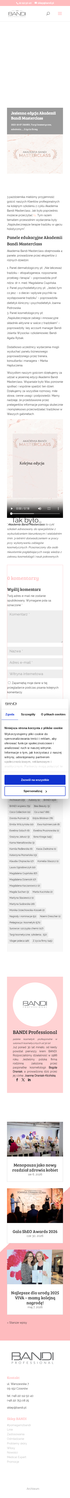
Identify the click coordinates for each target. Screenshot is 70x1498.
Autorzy (34, 800)
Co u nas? (41, 812)
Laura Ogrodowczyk (22, 867)
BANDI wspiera (20, 806)
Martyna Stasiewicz (22, 898)
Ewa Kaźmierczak (48, 824)
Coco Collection (20, 812)
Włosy (11, 1448)
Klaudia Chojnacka (22, 861)
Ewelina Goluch (20, 830)
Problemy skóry (17, 1443)
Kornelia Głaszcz (48, 861)
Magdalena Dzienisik (23, 879)
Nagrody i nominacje (23, 916)
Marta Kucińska (42, 892)
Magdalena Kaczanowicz (25, 885)
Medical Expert (16, 1457)
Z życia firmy (31, 129)
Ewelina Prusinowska (46, 830)
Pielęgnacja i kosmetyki (25, 922)
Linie (10, 1429)
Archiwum (17, 800)
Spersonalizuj (33, 791)
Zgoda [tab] (9, 714)
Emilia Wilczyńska (21, 824)
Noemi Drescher (50, 916)
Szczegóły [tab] (28, 714)
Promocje (13, 1461)
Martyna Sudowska (22, 904)
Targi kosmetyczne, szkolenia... (28, 934)
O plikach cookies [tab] (53, 714)
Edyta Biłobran (43, 818)
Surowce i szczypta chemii (26, 928)
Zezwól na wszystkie (35, 779)
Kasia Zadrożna (46, 849)
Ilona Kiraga (42, 836)
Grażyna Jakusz (20, 836)
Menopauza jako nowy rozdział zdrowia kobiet (35, 1167)
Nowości (12, 1452)
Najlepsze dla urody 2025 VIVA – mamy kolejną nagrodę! (35, 1297)
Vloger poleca (19, 941)
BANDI (26, 124)
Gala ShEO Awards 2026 (35, 1231)
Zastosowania (15, 1434)
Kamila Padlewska (21, 849)
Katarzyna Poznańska (23, 855)
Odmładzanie (15, 1438)
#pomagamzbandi (19, 1425)
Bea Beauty (42, 806)
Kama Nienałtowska (22, 842)
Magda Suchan (19, 892)
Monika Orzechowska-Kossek (27, 910)
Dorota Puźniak (19, 818)
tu (34, 215)
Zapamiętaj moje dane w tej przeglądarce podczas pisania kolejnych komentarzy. (33, 687)
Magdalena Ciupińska (23, 873)
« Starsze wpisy (17, 1322)
